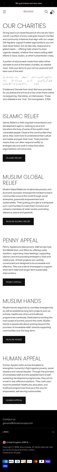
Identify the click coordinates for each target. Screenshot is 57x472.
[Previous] (4, 3)
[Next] (52, 3)
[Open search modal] (46, 11)
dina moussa (25, 447)
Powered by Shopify (12, 453)
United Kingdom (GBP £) (17, 442)
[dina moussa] (28, 11)
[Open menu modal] (4, 11)
